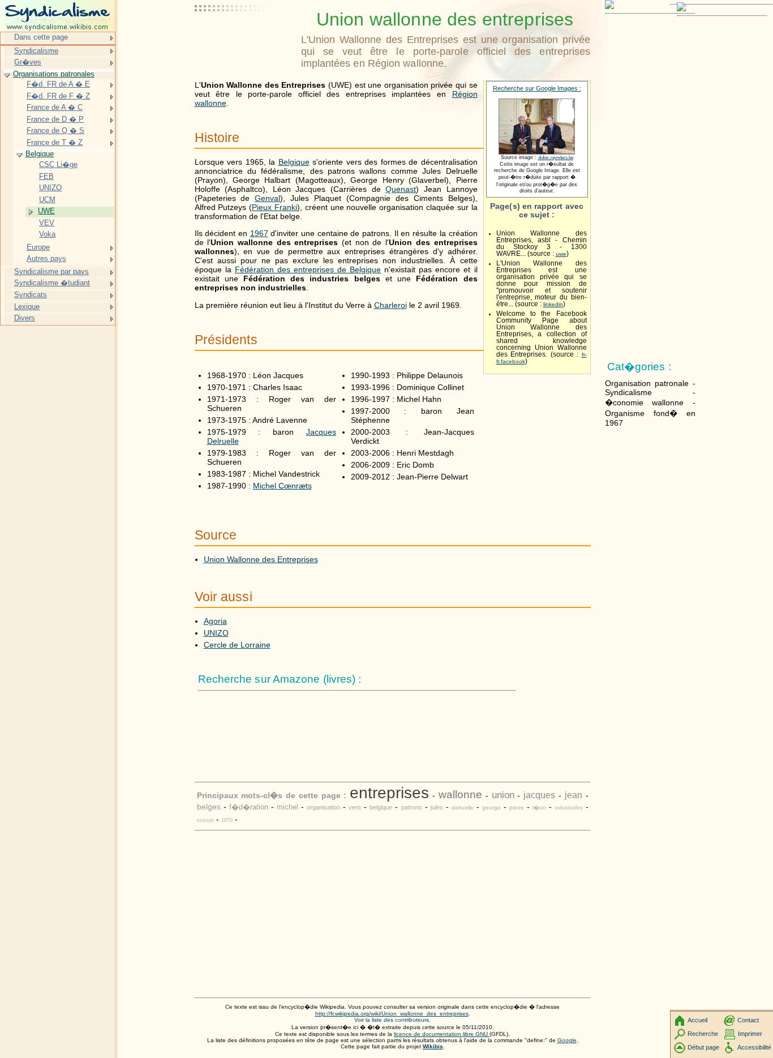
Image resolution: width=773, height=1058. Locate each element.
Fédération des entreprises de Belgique (308, 269)
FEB (46, 176)
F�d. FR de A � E (58, 84)
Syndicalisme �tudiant (52, 283)
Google (567, 1040)
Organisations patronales (54, 74)
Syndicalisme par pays (51, 271)
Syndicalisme (36, 50)
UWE (46, 211)
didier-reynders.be (555, 157)
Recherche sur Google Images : (537, 88)
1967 (259, 233)
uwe (561, 254)
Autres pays (46, 258)
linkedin (553, 304)
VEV (46, 223)
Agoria (215, 621)
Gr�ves (27, 62)
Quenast (400, 189)
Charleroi (390, 305)
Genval (267, 198)
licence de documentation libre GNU (441, 1034)
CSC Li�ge (58, 164)
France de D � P (55, 119)
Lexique (27, 306)
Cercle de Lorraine (237, 644)
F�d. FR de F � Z (58, 96)
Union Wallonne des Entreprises (261, 559)
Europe (38, 247)
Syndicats (30, 294)
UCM (47, 199)
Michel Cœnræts (282, 485)
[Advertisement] (246, 36)
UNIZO (216, 632)
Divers (24, 318)
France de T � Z (55, 142)
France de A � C (55, 107)
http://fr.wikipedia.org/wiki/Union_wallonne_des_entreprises (392, 1013)
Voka (47, 234)
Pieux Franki (274, 207)
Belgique (294, 161)
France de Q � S (55, 130)
